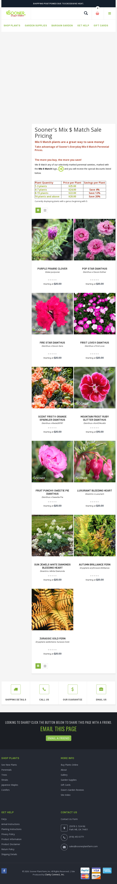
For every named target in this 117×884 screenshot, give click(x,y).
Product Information (11, 839)
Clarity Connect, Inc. (54, 874)
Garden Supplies (69, 779)
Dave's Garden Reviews (72, 789)
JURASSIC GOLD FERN (52, 638)
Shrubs (4, 779)
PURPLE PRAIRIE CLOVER (52, 268)
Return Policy (7, 849)
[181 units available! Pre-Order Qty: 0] (95, 461)
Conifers (5, 789)
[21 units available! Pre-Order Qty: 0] (52, 609)
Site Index (65, 794)
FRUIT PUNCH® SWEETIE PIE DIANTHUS (52, 492)
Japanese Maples (9, 784)
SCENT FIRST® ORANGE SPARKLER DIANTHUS (52, 418)
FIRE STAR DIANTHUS (52, 342)
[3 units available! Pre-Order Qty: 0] (95, 535)
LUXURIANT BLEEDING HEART (94, 490)
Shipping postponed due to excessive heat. (58, 3)
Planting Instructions (11, 829)
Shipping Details (9, 854)
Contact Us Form (69, 819)
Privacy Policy (8, 834)
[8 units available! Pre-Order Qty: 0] (52, 388)
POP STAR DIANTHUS (94, 268)
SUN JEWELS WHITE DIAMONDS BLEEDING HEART (52, 566)
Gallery (64, 774)
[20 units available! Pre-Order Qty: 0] (95, 388)
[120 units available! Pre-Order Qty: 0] (95, 240)
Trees (4, 774)
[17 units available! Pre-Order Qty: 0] (95, 314)
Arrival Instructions (10, 824)
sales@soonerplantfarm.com (83, 846)
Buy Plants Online (69, 764)
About (64, 769)
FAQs (4, 819)
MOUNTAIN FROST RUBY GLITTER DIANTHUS (95, 418)
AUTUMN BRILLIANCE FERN (94, 564)
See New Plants (9, 764)
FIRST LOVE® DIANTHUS (94, 342)
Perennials (6, 769)
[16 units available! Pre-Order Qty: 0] (52, 461)
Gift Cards (66, 784)
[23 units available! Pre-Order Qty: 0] (52, 535)
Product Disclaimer (10, 844)
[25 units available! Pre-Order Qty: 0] (52, 240)
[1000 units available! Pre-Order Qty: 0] (52, 314)
